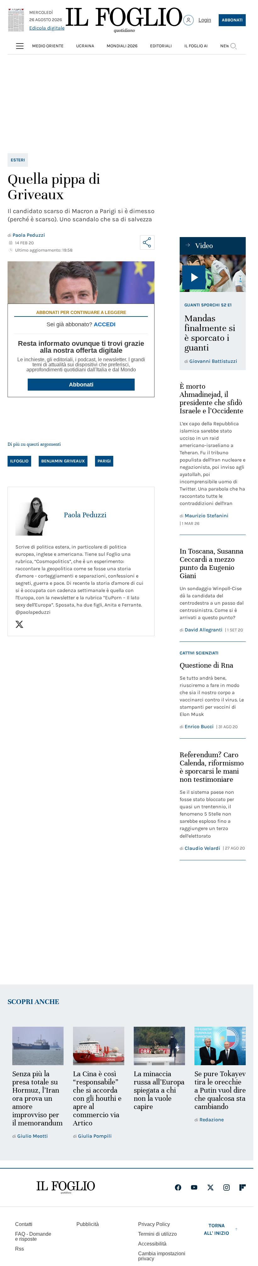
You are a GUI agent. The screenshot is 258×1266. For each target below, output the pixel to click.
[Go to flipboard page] (242, 1195)
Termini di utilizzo (157, 1241)
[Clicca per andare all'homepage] (66, 1194)
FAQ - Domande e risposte (33, 1244)
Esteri (18, 160)
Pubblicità (87, 1231)
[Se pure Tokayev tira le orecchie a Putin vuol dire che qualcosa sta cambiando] (216, 1045)
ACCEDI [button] (104, 324)
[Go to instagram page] (226, 1195)
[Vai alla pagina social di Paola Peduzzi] (19, 624)
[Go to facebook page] (178, 1195)
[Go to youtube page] (194, 1195)
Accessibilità (152, 1251)
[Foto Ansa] (213, 273)
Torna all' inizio (216, 1236)
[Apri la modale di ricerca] (233, 46)
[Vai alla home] (124, 20)
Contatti (23, 1231)
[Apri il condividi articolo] (147, 242)
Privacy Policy (154, 1231)
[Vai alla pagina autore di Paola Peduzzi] (35, 515)
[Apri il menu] (20, 46)
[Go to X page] (210, 1195)
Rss (19, 1256)
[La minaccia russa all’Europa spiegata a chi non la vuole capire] (157, 1045)
